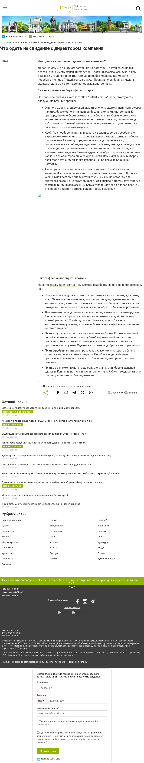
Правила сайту (36, 662)
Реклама (6, 564)
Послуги (54, 553)
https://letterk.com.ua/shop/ (98, 97)
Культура (103, 542)
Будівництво (8, 531)
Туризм (5, 525)
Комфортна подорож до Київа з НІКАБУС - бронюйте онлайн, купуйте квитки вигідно (47, 421)
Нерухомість (56, 525)
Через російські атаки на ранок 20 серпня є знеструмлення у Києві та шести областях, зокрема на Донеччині (60, 473)
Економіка (7, 547)
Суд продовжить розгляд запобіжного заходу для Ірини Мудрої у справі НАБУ (44, 433)
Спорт (101, 536)
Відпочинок (56, 531)
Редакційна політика (76, 662)
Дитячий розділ (106, 558)
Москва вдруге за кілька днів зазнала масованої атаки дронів (35, 495)
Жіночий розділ (10, 542)
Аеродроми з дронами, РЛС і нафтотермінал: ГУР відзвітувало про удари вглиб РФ (46, 464)
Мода (101, 547)
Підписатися (48, 751)
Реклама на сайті (10, 589)
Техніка (53, 520)
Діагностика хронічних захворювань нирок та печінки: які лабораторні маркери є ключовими (52, 482)
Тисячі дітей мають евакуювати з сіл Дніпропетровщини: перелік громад (41, 504)
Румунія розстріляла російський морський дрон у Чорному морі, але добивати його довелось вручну (56, 455)
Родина (102, 553)
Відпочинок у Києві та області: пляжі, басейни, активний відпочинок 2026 (41, 408)
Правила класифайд (55, 662)
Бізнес (5, 536)
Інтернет (54, 542)
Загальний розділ (11, 520)
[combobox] (43, 701)
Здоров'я (103, 520)
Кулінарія (7, 553)
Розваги (102, 531)
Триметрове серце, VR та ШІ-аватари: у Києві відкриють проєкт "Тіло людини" (44, 442)
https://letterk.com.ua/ (63, 284)
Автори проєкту (72, 607)
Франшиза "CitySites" (12, 592)
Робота (53, 558)
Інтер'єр (54, 547)
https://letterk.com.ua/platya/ (75, 79)
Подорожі (7, 558)
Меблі (53, 536)
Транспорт (103, 525)
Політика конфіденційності (15, 662)
